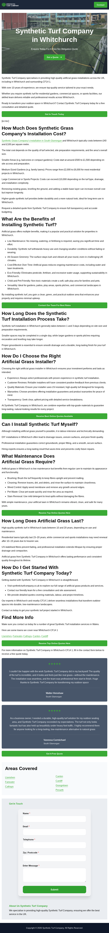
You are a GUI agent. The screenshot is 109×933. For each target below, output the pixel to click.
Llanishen (7, 636)
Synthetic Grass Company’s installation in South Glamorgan (32, 140)
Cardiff (44, 636)
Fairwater (17, 636)
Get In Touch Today (54, 114)
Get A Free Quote (54, 754)
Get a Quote (52, 57)
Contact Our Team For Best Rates (54, 305)
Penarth (60, 790)
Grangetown (62, 785)
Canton (36, 636)
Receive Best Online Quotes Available (54, 416)
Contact (100, 5)
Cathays (27, 636)
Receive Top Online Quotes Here (54, 513)
